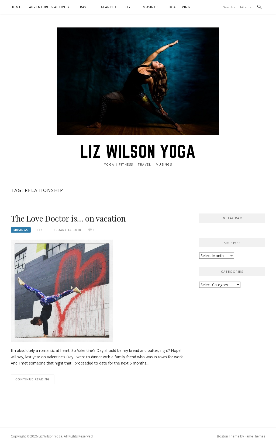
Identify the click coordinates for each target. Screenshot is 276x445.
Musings (150, 7)
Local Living (178, 7)
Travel (84, 7)
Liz (40, 230)
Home (16, 7)
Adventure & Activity (49, 7)
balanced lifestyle (117, 7)
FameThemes (255, 436)
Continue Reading (32, 379)
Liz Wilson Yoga (138, 151)
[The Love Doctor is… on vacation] (62, 290)
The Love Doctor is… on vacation (68, 218)
